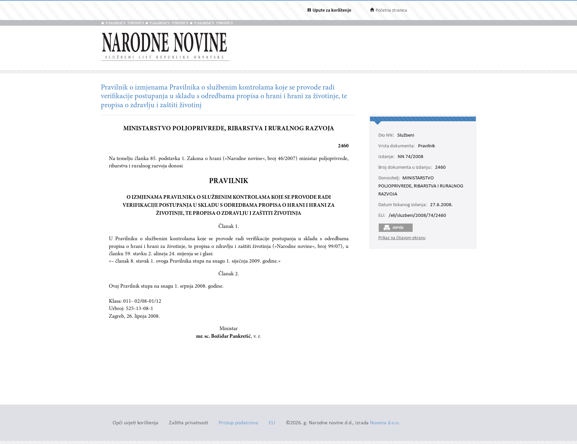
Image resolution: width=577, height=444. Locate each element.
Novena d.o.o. (385, 423)
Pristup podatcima (238, 423)
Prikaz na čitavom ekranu (401, 238)
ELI (272, 423)
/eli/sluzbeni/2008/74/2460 (417, 215)
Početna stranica (391, 10)
